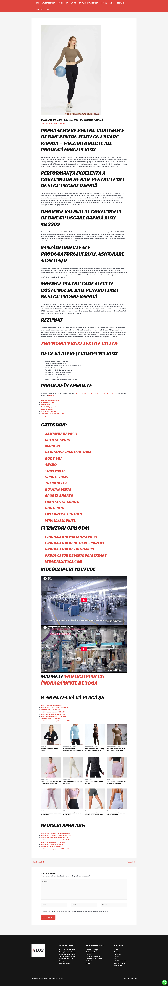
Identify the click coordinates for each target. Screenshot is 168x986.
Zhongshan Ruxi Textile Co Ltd (79, 343)
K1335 (83, 393)
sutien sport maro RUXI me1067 (51, 719)
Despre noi (121, 3)
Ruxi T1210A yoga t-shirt (49, 407)
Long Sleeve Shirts (62, 501)
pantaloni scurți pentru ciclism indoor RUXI (54, 707)
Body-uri (104, 3)
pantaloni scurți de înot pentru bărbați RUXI (54, 838)
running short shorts (47, 416)
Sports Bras (56, 477)
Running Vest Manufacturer (68, 952)
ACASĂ (116, 950)
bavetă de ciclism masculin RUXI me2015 (54, 716)
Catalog (61, 961)
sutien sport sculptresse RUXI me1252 (53, 714)
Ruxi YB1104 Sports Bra (48, 411)
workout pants (45, 404)
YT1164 (102, 393)
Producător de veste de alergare (75, 555)
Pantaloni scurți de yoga (88, 3)
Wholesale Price (60, 520)
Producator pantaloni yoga (71, 536)
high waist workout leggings (50, 400)
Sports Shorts (59, 495)
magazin (51, 395)
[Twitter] (129, 978)
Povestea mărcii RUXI (66, 959)
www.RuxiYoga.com (63, 561)
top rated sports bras (47, 402)
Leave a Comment (46, 123)
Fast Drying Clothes (63, 514)
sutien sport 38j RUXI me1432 (50, 710)
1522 (116, 393)
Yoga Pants (55, 470)
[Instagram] (132, 978)
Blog (47, 9)
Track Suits (56, 483)
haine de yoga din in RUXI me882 (51, 705)
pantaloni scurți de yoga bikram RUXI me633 (55, 849)
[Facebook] (125, 978)
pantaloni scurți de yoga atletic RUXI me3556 (55, 833)
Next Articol (131, 862)
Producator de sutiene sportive (75, 543)
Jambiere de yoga (48, 3)
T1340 (97, 393)
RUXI (37, 3)
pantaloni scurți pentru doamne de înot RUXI (55, 840)
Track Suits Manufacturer (67, 956)
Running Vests (58, 489)
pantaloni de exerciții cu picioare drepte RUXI (55, 721)
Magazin (116, 952)
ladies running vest (47, 409)
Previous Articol (38, 862)
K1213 (78, 393)
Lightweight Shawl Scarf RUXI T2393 (52, 414)
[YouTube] (135, 978)
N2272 (92, 393)
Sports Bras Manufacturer (67, 954)
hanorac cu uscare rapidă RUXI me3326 (53, 842)
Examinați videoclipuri (93, 956)
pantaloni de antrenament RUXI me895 (53, 712)
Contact (39, 9)
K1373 (87, 393)
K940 (107, 393)
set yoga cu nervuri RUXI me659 (51, 846)
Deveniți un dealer (64, 963)
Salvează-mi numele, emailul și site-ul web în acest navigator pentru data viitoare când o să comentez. (76, 911)
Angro (112, 3)
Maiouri (73, 3)
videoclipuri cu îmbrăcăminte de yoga (72, 679)
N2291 (112, 393)
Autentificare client (120, 961)
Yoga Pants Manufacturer (67, 950)
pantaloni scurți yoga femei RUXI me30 (53, 844)
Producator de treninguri (69, 549)
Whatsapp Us (118, 965)
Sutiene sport (63, 3)
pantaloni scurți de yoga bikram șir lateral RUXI (56, 835)
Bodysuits (54, 508)
